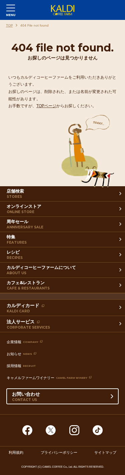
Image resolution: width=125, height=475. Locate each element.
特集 (17, 239)
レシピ (15, 254)
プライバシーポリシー (59, 452)
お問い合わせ (26, 396)
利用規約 (16, 452)
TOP (9, 25)
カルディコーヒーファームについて (41, 270)
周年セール (25, 224)
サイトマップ (105, 452)
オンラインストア (24, 208)
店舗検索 (15, 193)
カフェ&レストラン (28, 285)
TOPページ (46, 106)
